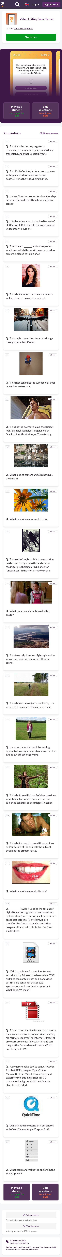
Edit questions (32, 1215)
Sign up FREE (51, 4)
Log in (35, 4)
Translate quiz (32, 1226)
